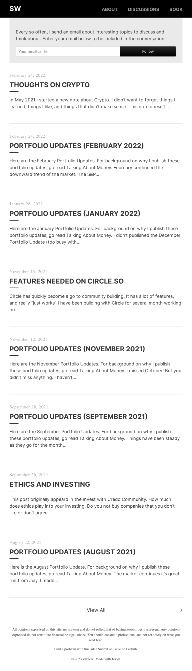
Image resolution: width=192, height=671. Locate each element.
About (110, 9)
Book (176, 9)
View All (96, 610)
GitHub (131, 649)
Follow (148, 51)
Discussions (143, 9)
